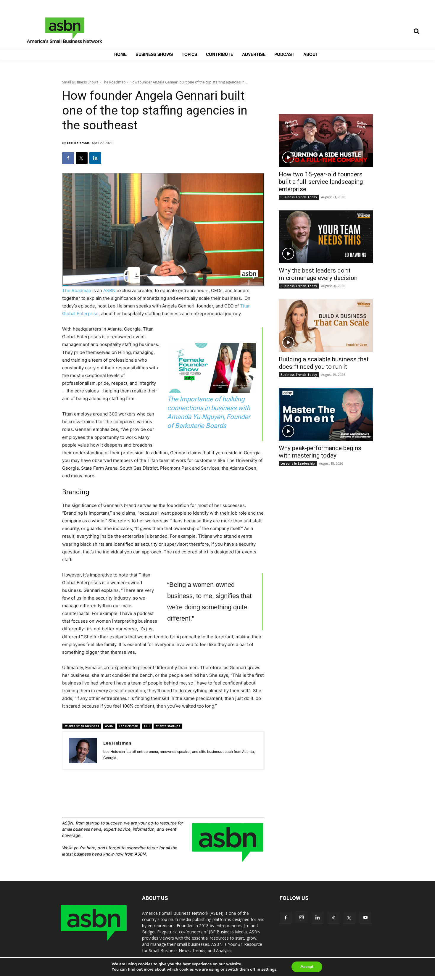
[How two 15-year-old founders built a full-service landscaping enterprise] (326, 140)
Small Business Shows (80, 82)
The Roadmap (114, 82)
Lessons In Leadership (298, 463)
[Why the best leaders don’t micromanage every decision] (326, 236)
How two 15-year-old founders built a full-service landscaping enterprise (321, 182)
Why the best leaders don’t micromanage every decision (318, 274)
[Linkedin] (95, 158)
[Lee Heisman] (83, 750)
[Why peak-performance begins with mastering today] (326, 414)
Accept (306, 966)
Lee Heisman (78, 143)
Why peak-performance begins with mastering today (320, 451)
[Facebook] (68, 158)
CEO (147, 726)
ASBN (109, 290)
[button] (416, 31)
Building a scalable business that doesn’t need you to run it (324, 363)
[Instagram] (301, 917)
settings (268, 969)
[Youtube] (365, 918)
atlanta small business (82, 726)
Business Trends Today (299, 197)
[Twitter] (82, 158)
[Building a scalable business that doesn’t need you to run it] (326, 325)
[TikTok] (333, 918)
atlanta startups (168, 726)
